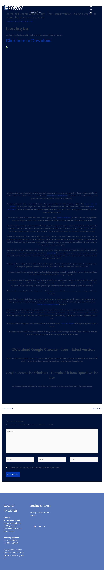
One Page (22, 21)
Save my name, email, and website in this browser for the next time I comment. (34, 467)
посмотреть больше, (67, 323)
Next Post (97, 409)
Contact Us (35, 11)
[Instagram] (90, 9)
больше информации (64, 217)
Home (33, 4)
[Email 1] (45, 526)
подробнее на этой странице (57, 196)
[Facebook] (90, 3)
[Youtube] (40, 526)
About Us (65, 4)
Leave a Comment (12, 21)
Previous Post (7, 409)
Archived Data (48, 4)
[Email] (90, 12)
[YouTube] (90, 6)
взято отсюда (51, 253)
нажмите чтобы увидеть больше (48, 304)
